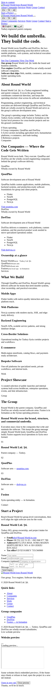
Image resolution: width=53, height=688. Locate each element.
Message (5, 567)
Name (4, 555)
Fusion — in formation (17, 622)
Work (28, 7)
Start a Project (7, 13)
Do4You (10, 619)
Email (3, 558)
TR (9, 10)
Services (21, 7)
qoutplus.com (23, 468)
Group (34, 7)
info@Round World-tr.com (24, 537)
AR (14, 10)
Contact (41, 7)
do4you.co (21, 484)
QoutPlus (11, 617)
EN (3, 10)
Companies (12, 7)
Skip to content (8, 2)
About (4, 7)
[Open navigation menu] (15, 13)
